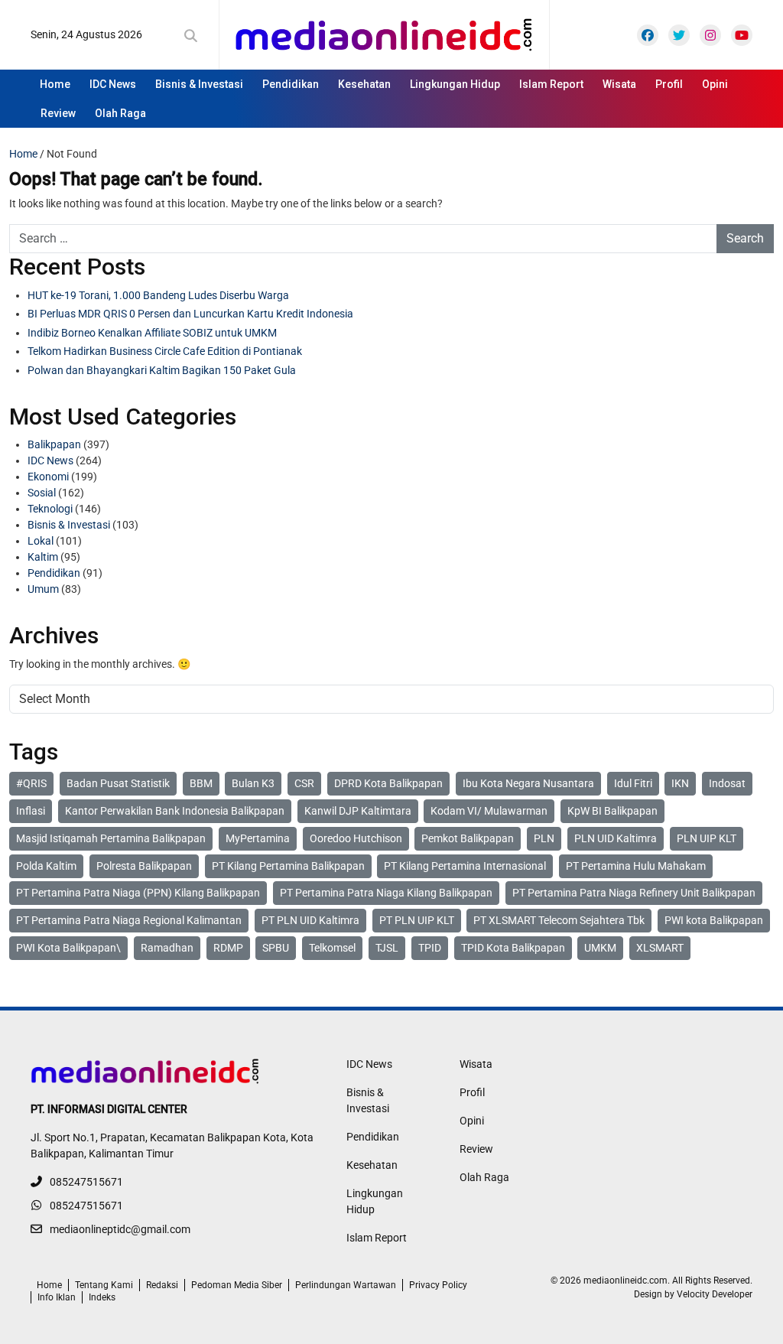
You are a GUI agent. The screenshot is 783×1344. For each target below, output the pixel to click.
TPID (429, 948)
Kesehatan (364, 84)
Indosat (727, 783)
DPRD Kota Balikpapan (388, 783)
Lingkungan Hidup (455, 84)
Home (55, 84)
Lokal (41, 541)
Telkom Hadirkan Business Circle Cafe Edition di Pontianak (165, 351)
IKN (680, 783)
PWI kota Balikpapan (713, 920)
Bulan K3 (253, 783)
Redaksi (162, 1285)
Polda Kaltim (46, 866)
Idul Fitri (633, 783)
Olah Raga (120, 113)
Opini (715, 84)
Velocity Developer (714, 1294)
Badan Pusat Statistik (118, 783)
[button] (193, 36)
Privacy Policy (438, 1285)
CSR (304, 783)
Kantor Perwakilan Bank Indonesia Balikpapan (174, 811)
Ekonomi (48, 476)
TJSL (386, 948)
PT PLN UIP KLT (416, 920)
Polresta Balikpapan (144, 866)
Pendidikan (290, 84)
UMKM (600, 948)
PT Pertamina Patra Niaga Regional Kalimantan (129, 920)
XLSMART (660, 948)
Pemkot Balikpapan (467, 838)
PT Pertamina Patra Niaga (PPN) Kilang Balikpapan (138, 893)
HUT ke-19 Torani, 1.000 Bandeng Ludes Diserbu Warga (158, 295)
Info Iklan (56, 1297)
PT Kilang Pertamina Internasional (465, 866)
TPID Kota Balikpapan (513, 948)
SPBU (275, 948)
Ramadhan (167, 948)
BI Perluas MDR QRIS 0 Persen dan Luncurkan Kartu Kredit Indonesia (190, 314)
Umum (43, 589)
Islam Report (551, 84)
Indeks (102, 1297)
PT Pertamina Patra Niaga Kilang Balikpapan (386, 893)
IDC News (112, 84)
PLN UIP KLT (706, 838)
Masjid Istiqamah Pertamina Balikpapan (111, 838)
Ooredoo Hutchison (356, 838)
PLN (544, 838)
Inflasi (30, 811)
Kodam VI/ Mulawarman (488, 811)
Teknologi (50, 509)
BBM (201, 783)
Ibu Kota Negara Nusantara (528, 783)
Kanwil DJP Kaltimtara (357, 811)
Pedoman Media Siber (236, 1285)
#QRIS (31, 783)
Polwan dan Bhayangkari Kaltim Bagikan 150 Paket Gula (162, 370)
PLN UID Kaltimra (615, 838)
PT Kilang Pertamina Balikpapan (288, 866)
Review (58, 113)
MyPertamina (258, 838)
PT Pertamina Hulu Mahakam (636, 866)
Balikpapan (54, 444)
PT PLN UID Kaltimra (310, 920)
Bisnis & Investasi (199, 84)
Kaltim (43, 557)
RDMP (228, 948)
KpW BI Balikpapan (612, 811)
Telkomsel (332, 948)
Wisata (619, 84)
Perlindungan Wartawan (345, 1285)
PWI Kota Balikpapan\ (68, 948)
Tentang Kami (104, 1285)
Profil (669, 84)
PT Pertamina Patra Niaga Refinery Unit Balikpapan (633, 893)
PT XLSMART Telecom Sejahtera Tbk (559, 920)
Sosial (42, 493)
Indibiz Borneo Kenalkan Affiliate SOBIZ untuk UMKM (152, 333)
